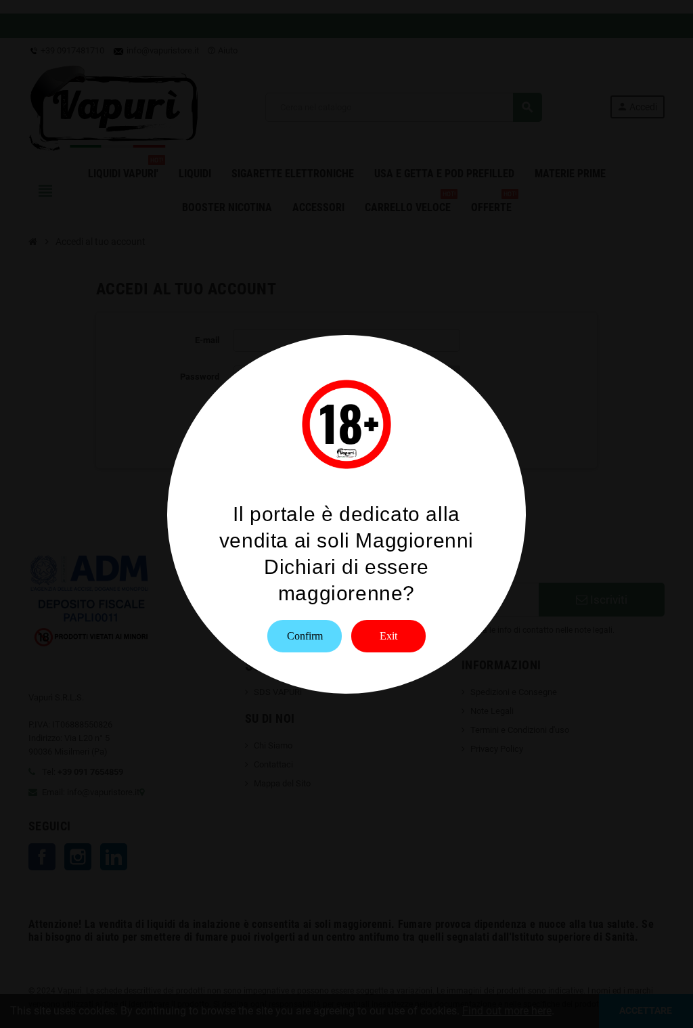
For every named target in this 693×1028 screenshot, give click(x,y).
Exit (388, 636)
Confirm (305, 636)
